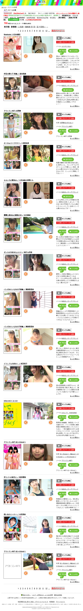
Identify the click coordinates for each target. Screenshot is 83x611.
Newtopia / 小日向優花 (12, 34)
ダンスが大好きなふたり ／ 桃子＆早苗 (18, 252)
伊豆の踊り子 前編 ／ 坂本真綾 (15, 73)
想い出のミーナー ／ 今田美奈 (15, 514)
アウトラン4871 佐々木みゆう (15, 442)
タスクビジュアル (42, 17)
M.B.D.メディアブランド (70, 85)
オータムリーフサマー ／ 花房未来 (16, 143)
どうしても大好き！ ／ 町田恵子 (15, 363)
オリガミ (53, 17)
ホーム (4, 7)
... (49, 30)
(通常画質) (63, 52)
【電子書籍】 (62, 17)
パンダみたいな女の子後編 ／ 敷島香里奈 (19, 289)
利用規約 (52, 602)
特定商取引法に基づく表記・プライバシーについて (33, 602)
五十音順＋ (41, 26)
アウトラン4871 (67, 126)
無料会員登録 (58, 595)
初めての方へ (27, 595)
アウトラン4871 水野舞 (12, 111)
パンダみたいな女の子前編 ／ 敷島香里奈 (19, 326)
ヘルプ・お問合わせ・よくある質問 (42, 595)
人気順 (20, 26)
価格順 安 (29, 26)
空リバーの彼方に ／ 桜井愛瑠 (15, 477)
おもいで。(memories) (17, 17)
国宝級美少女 (66, 15)
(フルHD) (74, 51)
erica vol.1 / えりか (11, 401)
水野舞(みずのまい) (66, 122)
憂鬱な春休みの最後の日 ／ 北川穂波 (17, 215)
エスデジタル (31, 17)
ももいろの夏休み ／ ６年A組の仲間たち (18, 180)
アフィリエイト (60, 602)
